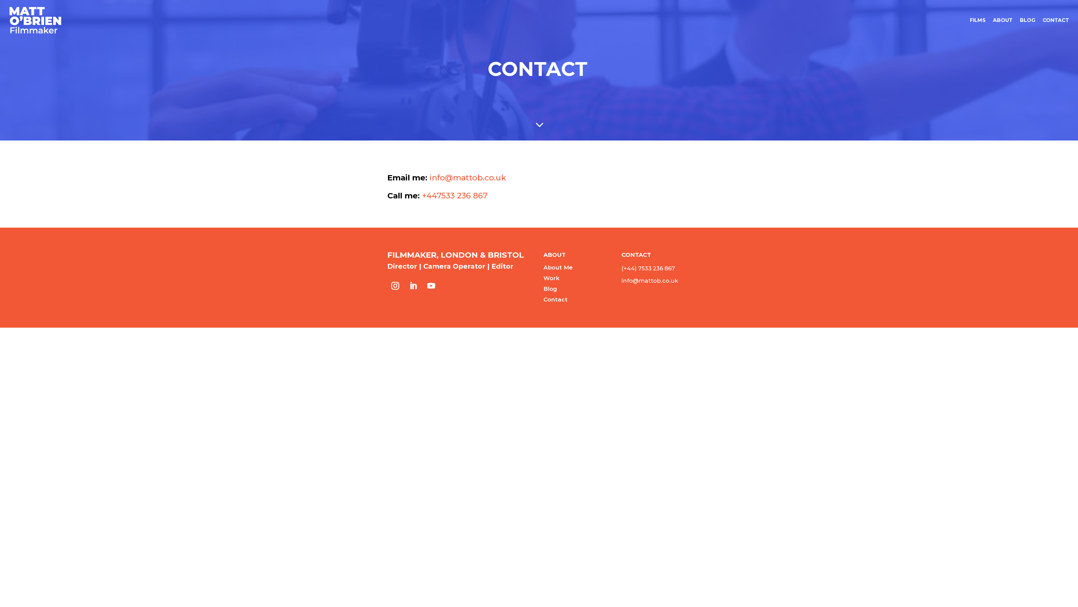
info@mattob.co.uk (468, 177)
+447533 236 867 (455, 195)
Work (551, 278)
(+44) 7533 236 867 (648, 268)
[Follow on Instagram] (395, 286)
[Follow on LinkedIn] (413, 286)
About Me (558, 267)
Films (978, 20)
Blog (1027, 20)
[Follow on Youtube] (431, 286)
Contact (1056, 20)
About (1003, 20)
